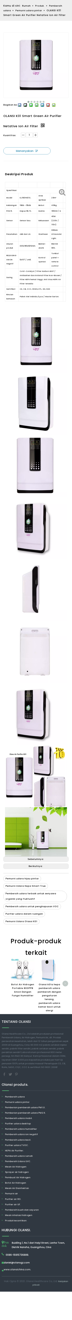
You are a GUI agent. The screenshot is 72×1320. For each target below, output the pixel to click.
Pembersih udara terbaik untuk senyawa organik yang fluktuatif (31, 896)
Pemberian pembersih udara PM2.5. (25, 1112)
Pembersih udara (15, 1096)
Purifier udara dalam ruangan (24, 913)
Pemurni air (11, 1193)
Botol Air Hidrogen (15, 1182)
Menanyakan (24, 151)
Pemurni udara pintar (17, 1102)
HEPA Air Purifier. (14, 1150)
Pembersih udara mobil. (18, 1118)
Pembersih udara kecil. (18, 1139)
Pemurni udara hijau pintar (22, 878)
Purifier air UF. (13, 1204)
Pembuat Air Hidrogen (17, 1177)
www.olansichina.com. (17, 1269)
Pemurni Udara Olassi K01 (21, 921)
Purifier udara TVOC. (17, 1145)
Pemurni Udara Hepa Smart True (26, 886)
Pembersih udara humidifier (21, 1129)
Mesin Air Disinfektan (17, 1188)
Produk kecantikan (15, 1220)
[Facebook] (5, 1074)
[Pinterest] (16, 1074)
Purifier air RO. (13, 1199)
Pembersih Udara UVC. (18, 1161)
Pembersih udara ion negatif (21, 1134)
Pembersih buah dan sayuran (22, 1209)
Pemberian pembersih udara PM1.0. (25, 1107)
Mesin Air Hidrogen (15, 1166)
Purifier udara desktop (18, 1123)
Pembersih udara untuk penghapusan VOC (32, 906)
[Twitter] (11, 1074)
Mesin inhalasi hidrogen (18, 1215)
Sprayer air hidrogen (17, 1172)
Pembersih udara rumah (19, 1156)
